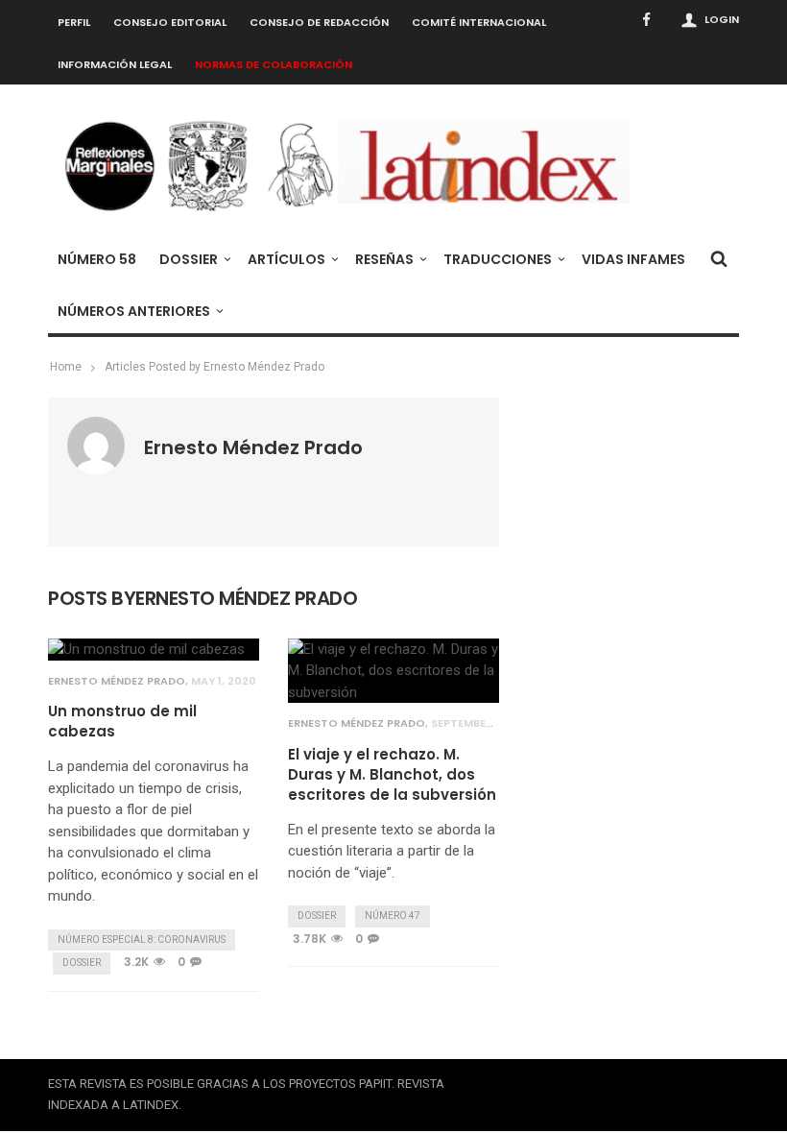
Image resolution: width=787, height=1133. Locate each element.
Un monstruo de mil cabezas (122, 721)
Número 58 (97, 259)
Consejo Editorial (170, 22)
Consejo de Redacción (319, 22)
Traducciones (497, 259)
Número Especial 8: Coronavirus (142, 939)
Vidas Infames (633, 259)
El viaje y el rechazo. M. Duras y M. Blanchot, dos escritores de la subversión (392, 774)
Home (66, 367)
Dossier (188, 259)
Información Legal (115, 64)
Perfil (74, 22)
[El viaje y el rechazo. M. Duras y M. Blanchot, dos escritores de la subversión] (393, 671)
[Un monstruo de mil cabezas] (146, 650)
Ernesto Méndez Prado (253, 447)
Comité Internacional (479, 22)
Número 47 (392, 915)
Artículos (286, 259)
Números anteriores (134, 311)
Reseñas (384, 259)
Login (721, 19)
